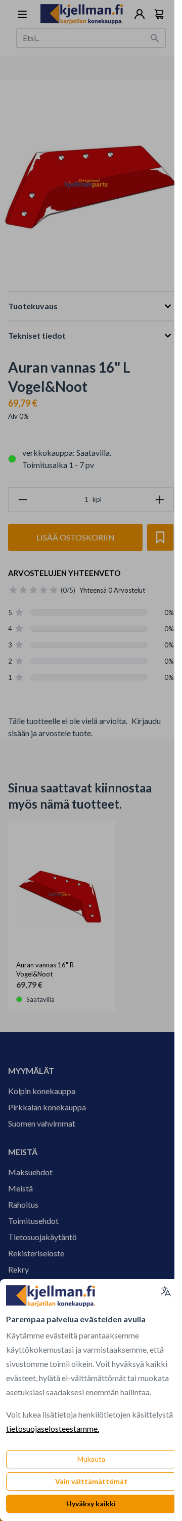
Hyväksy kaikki (91, 1503)
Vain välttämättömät (91, 1481)
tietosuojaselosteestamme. (52, 1428)
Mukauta (91, 1459)
